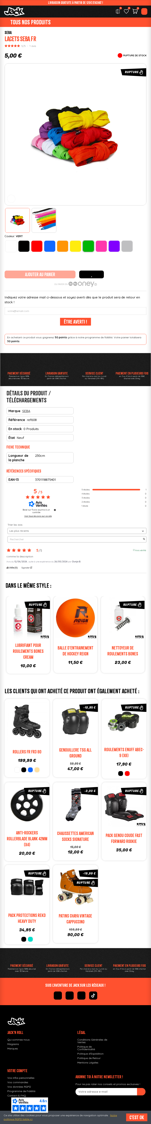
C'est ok (136, 1117)
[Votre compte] (144, 11)
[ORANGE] (63, 246)
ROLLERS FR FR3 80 (27, 752)
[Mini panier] (135, 12)
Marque (14, 411)
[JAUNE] (75, 246)
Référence (16, 420)
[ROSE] (101, 246)
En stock (15, 429)
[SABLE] (37, 769)
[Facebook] (58, 995)
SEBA (8, 32)
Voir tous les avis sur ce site (38, 516)
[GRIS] (127, 246)
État (11, 438)
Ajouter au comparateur (30, 619)
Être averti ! (75, 322)
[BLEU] (50, 246)
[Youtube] (81, 995)
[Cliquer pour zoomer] (11, 198)
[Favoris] (126, 11)
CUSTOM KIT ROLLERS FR (91, 651)
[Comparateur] (117, 11)
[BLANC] (11, 246)
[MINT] (30, 939)
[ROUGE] (37, 246)
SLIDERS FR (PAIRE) (44, 647)
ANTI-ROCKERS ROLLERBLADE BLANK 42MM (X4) (27, 838)
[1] (141, 1091)
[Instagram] (70, 995)
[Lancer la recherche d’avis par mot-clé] (144, 539)
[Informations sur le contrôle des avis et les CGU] (54, 509)
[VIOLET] (114, 246)
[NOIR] (24, 246)
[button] (8, 134)
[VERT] (88, 246)
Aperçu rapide (11, 619)
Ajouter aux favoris (91, 274)
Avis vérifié (140, 550)
